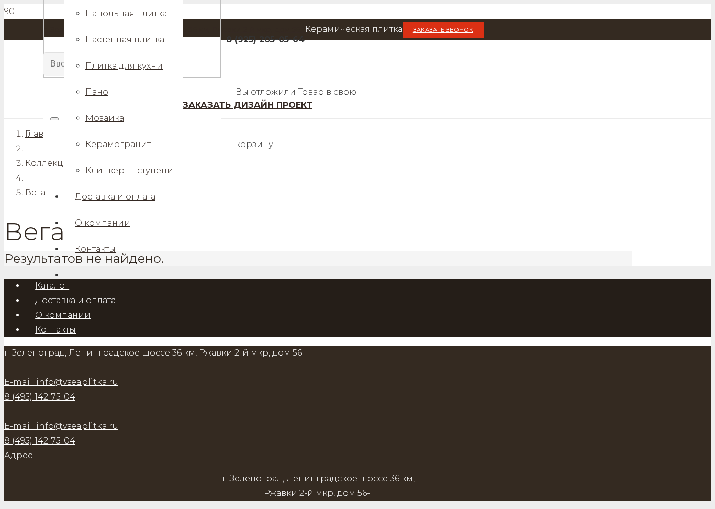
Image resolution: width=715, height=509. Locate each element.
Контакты (55, 330)
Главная (42, 134)
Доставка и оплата (75, 300)
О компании (63, 315)
